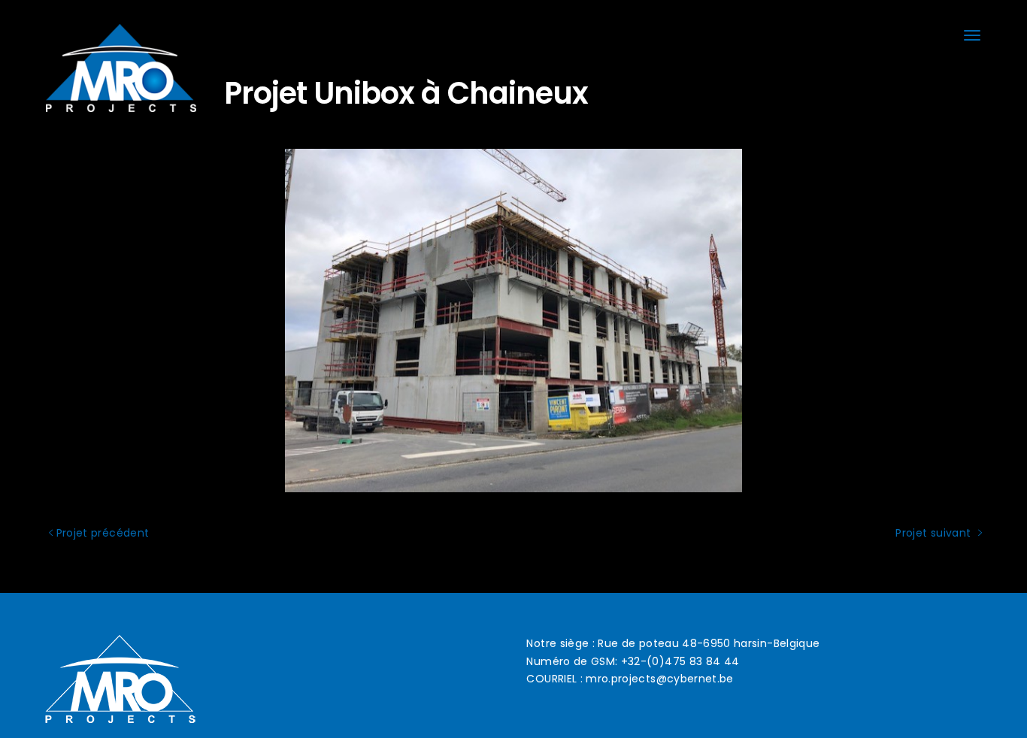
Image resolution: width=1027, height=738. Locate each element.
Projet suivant (934, 532)
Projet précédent (101, 532)
